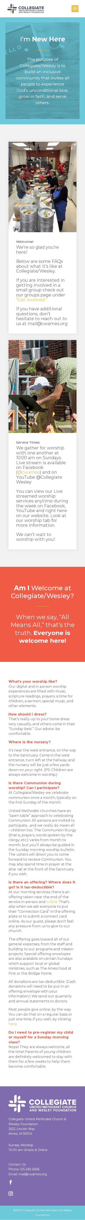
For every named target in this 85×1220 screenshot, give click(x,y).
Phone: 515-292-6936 (23, 1169)
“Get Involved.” (31, 299)
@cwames (28, 472)
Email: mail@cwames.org (27, 1174)
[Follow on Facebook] (10, 1182)
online (51, 902)
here (12, 1024)
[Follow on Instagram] (10, 1193)
